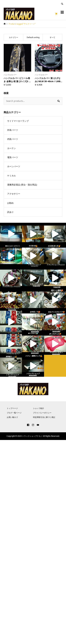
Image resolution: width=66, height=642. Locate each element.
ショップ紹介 (38, 408)
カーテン (11, 148)
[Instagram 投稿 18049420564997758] (11, 344)
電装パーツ (12, 157)
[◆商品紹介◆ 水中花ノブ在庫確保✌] (33, 322)
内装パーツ (12, 139)
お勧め (10, 202)
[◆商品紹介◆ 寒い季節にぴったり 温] (55, 300)
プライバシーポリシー (42, 412)
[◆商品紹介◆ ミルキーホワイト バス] (11, 256)
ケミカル (11, 175)
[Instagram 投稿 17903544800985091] (33, 344)
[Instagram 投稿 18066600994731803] (55, 256)
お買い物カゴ (12, 417)
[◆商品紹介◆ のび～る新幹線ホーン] (11, 366)
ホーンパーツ (13, 166)
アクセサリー (13, 193)
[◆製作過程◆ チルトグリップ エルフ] (33, 278)
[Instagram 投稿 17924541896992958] (33, 256)
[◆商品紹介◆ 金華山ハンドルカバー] (11, 278)
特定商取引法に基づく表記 (44, 417)
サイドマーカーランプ (18, 120)
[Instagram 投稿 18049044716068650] (11, 322)
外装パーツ (12, 129)
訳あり (10, 211)
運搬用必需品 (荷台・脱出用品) (22, 184)
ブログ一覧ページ (14, 412)
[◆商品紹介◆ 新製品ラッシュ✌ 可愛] (33, 300)
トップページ (12, 408)
